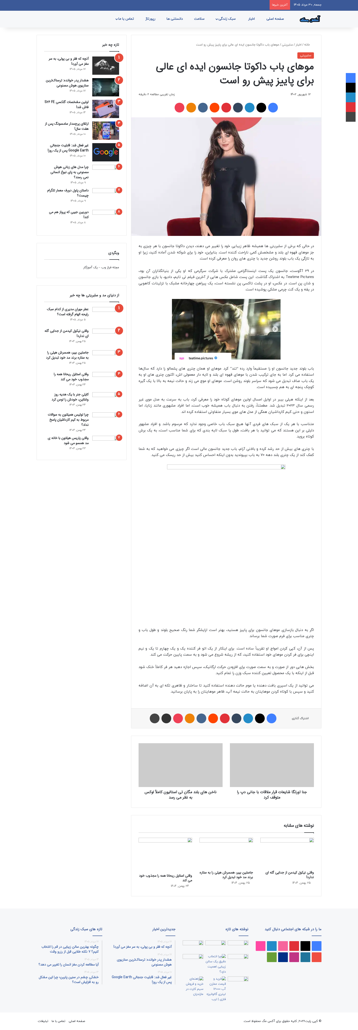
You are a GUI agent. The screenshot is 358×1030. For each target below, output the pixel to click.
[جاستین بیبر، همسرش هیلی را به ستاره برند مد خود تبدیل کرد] (226, 853)
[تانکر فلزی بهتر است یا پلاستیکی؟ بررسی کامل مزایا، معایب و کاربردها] (215, 989)
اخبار (252, 19)
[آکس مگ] (309, 19)
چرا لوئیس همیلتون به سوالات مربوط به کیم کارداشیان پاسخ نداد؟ (68, 419)
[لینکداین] (249, 107)
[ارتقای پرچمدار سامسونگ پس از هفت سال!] (105, 130)
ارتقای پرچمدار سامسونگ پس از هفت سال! (67, 126)
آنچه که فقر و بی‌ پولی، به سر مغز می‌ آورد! (69, 61)
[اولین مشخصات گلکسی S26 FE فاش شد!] (105, 109)
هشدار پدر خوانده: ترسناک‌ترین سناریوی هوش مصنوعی (67, 83)
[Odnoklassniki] (191, 107)
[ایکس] (261, 107)
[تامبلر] (238, 107)
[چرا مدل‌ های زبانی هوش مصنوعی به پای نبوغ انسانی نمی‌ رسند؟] (105, 174)
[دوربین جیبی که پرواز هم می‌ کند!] (105, 219)
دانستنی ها (175, 19)
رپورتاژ (150, 19)
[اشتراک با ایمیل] (166, 718)
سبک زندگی (227, 19)
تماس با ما (126, 19)
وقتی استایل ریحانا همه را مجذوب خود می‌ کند (165, 878)
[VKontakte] (203, 107)
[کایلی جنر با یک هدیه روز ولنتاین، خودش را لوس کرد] (105, 400)
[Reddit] (214, 107)
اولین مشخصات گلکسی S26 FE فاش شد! (67, 104)
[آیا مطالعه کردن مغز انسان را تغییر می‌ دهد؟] (238, 982)
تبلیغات (43, 1021)
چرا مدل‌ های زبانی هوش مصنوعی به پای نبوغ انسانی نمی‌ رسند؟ (69, 172)
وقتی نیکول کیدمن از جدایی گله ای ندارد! (289, 875)
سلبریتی (287, 45)
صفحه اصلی (275, 19)
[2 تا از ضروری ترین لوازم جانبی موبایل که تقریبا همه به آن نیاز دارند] (238, 946)
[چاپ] (155, 718)
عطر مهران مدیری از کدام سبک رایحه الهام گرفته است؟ (68, 311)
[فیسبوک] (273, 107)
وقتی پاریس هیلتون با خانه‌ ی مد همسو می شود (68, 440)
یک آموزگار (90, 267)
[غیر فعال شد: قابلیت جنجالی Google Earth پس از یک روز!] (105, 152)
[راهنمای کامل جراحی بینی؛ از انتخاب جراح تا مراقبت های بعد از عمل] (238, 960)
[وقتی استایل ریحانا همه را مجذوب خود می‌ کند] (165, 854)
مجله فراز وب (110, 267)
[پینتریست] (226, 107)
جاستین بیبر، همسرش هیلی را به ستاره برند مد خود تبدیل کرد (226, 875)
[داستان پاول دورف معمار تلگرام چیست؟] (105, 197)
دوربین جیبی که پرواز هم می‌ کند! (69, 214)
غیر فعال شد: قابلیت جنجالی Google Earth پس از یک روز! (68, 148)
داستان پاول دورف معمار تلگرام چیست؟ (68, 193)
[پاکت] (179, 107)
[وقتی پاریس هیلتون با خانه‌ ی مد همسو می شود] (105, 444)
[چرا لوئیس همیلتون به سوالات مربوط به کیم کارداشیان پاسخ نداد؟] (105, 420)
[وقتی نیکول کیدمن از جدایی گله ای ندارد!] (287, 853)
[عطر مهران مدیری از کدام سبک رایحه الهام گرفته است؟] (105, 316)
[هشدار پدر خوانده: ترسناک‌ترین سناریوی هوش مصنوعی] (105, 87)
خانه (307, 45)
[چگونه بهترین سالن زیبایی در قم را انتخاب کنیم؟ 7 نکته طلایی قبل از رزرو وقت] (215, 964)
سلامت (200, 19)
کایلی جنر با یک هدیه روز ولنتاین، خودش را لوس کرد (70, 397)
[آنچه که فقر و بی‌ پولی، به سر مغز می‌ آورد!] (105, 65)
